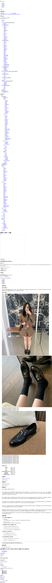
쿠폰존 (3, 6)
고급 (5, 161)
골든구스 (6, 131)
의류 (2, 208)
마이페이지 (3, 5)
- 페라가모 (5, 50)
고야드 (6, 101)
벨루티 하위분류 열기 (6, 85)
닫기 (15, 13)
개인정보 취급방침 (4, 551)
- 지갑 (4, 76)
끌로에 (6, 123)
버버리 (6, 108)
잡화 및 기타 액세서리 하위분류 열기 (13, 71)
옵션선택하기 (2, 259)
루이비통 (6, 100)
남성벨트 (6, 158)
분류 (1, 9)
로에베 (6, 110)
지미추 (6, 121)
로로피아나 (6, 112)
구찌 (5, 115)
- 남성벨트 (5, 83)
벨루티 (3, 85)
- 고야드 (5, 27)
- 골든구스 (5, 57)
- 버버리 (5, 34)
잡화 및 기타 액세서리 (5, 71)
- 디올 (4, 44)
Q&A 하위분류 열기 (6, 91)
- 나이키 (5, 63)
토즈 (5, 125)
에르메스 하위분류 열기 (8, 77)
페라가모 (6, 124)
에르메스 (3, 77)
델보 (5, 109)
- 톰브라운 (5, 69)
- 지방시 (5, 53)
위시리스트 (2, 578)
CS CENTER (2, 553)
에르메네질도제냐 (7, 139)
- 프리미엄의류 (6, 70)
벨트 (5, 155)
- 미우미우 (5, 48)
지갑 (5, 147)
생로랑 (5, 172)
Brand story (5, 23)
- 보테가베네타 (6, 30)
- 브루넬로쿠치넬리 (6, 64)
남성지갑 (5, 224)
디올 (5, 118)
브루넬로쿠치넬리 (7, 138)
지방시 (6, 127)
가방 (5, 149)
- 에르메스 (5, 61)
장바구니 (3, 7)
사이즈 (1, 274)
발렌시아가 (6, 107)
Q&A (2, 91)
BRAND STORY (4, 22)
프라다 (6, 102)
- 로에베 (5, 36)
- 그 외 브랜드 (6, 62)
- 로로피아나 (5, 38)
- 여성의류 (5, 68)
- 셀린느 (5, 29)
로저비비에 (5, 190)
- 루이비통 (5, 26)
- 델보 (4, 35)
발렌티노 (6, 120)
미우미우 (5, 179)
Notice (4, 24)
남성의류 (6, 141)
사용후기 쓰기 (5, 478)
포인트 (2, 269)
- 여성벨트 (5, 84)
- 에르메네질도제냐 (6, 65)
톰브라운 (6, 143)
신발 (2, 40)
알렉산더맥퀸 (5, 196)
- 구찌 (4, 41)
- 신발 (4, 75)
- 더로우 (5, 39)
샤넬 (4, 184)
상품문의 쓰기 (5, 483)
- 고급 (4, 72)
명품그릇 (3, 80)
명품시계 (3, 89)
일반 (5, 162)
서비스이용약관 (4, 550)
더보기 (9, 478)
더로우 (6, 113)
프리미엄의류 (7, 144)
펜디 (5, 106)
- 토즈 (4, 51)
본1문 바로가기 (2, 1)
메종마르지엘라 (7, 129)
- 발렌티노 (5, 46)
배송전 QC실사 (4, 90)
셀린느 (6, 103)
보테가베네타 (7, 104)
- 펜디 (4, 32)
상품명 (2, 13)
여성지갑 (5, 225)
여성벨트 (6, 159)
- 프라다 (5, 28)
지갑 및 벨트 (5, 156)
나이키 (6, 137)
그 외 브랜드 (7, 136)
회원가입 (3, 20)
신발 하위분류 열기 (6, 40)
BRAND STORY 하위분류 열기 (10, 22)
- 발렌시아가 (5, 33)
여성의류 (6, 142)
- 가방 (4, 78)
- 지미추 (5, 47)
